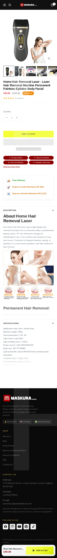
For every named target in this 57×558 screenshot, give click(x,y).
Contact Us (8, 464)
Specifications (11, 323)
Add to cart (28, 134)
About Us (7, 436)
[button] (28, 142)
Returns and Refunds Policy (14, 450)
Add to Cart (41, 550)
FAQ (4, 460)
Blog (5, 441)
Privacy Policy (8, 446)
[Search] (10, 5)
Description (9, 210)
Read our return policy (11, 167)
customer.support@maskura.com (17, 503)
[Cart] (52, 5)
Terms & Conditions (11, 455)
